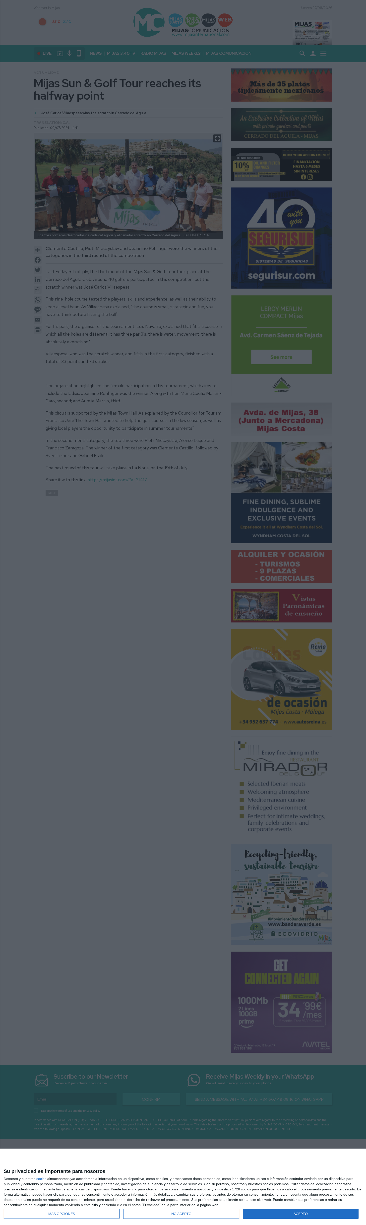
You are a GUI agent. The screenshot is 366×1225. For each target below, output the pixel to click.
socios (41, 1178)
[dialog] (183, 1187)
